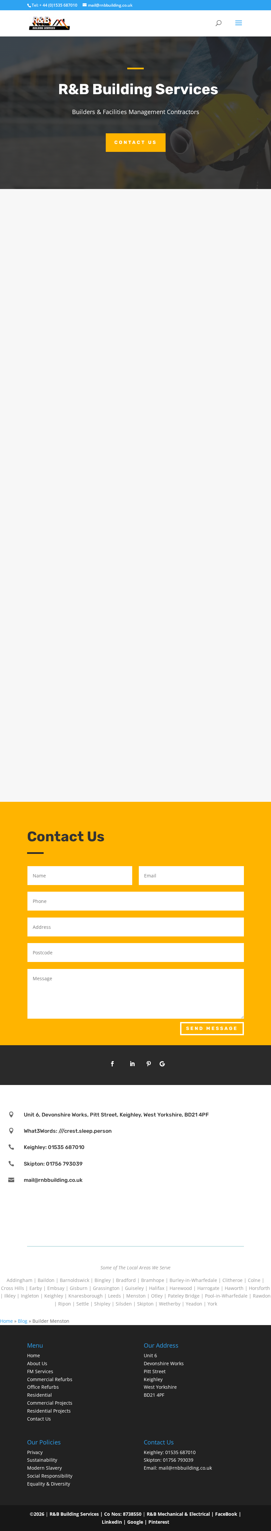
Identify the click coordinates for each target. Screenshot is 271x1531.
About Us (37, 1363)
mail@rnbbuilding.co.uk (53, 1180)
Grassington (106, 1288)
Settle (82, 1304)
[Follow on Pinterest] (148, 1063)
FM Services (40, 1371)
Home (6, 1321)
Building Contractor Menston (76, 552)
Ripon (64, 1304)
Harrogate (208, 1288)
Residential (39, 1395)
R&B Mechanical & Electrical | (181, 1514)
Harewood (181, 1288)
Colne (254, 1280)
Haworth (234, 1288)
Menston (136, 1296)
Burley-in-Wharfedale (193, 1280)
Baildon (46, 1280)
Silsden (124, 1304)
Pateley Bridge (184, 1296)
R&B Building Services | (77, 1514)
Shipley (102, 1304)
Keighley (53, 1296)
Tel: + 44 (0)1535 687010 (54, 5)
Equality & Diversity (48, 1484)
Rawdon (262, 1296)
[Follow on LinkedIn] (132, 1063)
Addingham (19, 1280)
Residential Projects (49, 1411)
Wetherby (169, 1304)
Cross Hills (12, 1288)
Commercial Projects (49, 1403)
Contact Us (135, 142)
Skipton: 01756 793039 (53, 1164)
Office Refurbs (43, 1387)
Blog (22, 1321)
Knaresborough (85, 1296)
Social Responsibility (49, 1476)
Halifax (156, 1288)
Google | (137, 1522)
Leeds (114, 1296)
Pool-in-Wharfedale (226, 1296)
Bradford (126, 1280)
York (212, 1304)
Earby (35, 1288)
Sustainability (42, 1460)
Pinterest (158, 1522)
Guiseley (134, 1288)
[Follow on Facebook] (112, 1063)
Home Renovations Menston (75, 366)
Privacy (35, 1452)
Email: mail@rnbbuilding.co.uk (178, 1468)
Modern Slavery (44, 1468)
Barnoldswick (74, 1280)
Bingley (103, 1280)
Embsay (55, 1288)
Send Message (212, 1028)
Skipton (145, 1304)
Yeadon (194, 1304)
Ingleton (30, 1296)
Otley (157, 1296)
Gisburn (79, 1288)
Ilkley (10, 1296)
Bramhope (152, 1280)
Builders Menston (59, 739)
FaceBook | (228, 1514)
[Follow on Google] (162, 1063)
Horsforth (259, 1288)
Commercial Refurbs (49, 1379)
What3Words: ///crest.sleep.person (68, 1131)
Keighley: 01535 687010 (54, 1147)
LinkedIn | (114, 1522)
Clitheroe (232, 1280)
